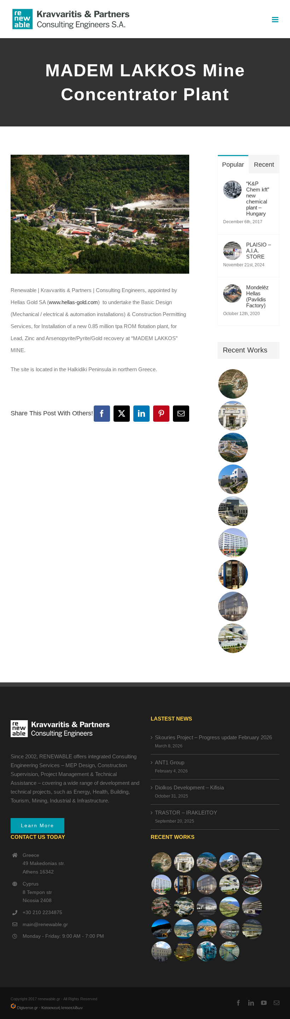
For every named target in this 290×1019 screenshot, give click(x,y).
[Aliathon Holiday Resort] (206, 929)
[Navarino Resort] (229, 907)
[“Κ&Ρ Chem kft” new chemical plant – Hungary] (232, 186)
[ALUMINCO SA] (251, 884)
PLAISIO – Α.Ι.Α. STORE (258, 251)
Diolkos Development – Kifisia (189, 787)
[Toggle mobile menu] (275, 19)
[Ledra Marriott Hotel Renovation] (184, 951)
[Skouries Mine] (233, 447)
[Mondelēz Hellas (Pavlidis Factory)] (232, 290)
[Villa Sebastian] (233, 479)
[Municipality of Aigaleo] (233, 511)
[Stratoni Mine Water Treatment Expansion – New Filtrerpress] (229, 951)
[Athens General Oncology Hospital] (184, 907)
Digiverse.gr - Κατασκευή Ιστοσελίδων (49, 1008)
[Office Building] (251, 929)
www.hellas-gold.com (73, 302)
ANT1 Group (169, 762)
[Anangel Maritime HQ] (251, 907)
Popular (233, 164)
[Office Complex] (233, 606)
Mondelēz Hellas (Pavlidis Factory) (257, 296)
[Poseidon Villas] (233, 384)
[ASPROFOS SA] (233, 543)
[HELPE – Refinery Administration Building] (233, 638)
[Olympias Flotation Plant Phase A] (161, 907)
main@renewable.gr (45, 924)
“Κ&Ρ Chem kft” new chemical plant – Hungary (257, 198)
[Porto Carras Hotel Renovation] (184, 929)
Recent (264, 164)
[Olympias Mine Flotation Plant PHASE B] (206, 951)
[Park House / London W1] (229, 929)
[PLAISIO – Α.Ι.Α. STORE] (232, 247)
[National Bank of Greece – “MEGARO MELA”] (161, 951)
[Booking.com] (233, 575)
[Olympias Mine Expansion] (161, 929)
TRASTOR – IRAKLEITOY (186, 813)
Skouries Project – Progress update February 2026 (213, 737)
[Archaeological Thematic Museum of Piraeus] (206, 907)
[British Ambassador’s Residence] (233, 416)
